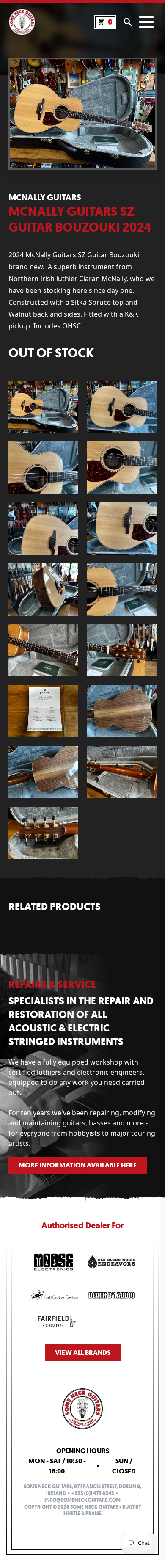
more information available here (78, 1165)
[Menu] (146, 22)
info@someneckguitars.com (82, 1500)
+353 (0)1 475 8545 (93, 1493)
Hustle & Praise (82, 1513)
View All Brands (82, 1352)
